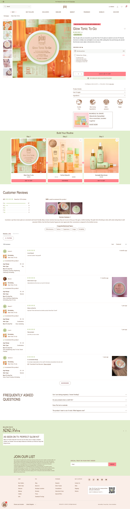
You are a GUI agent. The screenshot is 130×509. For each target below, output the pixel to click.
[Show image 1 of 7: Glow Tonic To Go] (7, 25)
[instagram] (89, 479)
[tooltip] (70, 217)
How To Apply (76, 92)
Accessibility (100, 504)
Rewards (112, 6)
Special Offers (58, 494)
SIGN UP (112, 464)
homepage (6, 16)
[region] (64, 208)
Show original (47, 364)
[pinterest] (101, 479)
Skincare (58, 12)
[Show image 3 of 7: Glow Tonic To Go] (7, 44)
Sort (113, 244)
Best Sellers (30, 12)
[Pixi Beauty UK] (65, 7)
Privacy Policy (105, 504)
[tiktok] (93, 479)
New (13, 12)
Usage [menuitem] (74, 229)
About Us (37, 486)
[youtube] (106, 479)
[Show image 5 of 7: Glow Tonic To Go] (7, 63)
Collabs (20, 494)
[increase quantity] (81, 74)
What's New (21, 486)
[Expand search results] (29, 6)
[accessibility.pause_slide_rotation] (3, 2)
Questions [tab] (16, 234)
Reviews (37, 491)
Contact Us (77, 483)
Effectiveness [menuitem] (50, 229)
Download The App (39, 496)
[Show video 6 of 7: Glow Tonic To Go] (7, 72)
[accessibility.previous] (2, 2)
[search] (5, 6)
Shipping (77, 488)
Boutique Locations (39, 488)
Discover (116, 12)
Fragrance (87, 12)
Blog (36, 483)
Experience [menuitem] (66, 229)
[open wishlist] (122, 7)
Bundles (101, 12)
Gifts (19, 496)
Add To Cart (28, 180)
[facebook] (97, 479)
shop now (93, 124)
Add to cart (105, 74)
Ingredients (76, 95)
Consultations (58, 488)
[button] (16, 203)
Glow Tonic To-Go (15, 16)
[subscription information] (82, 47)
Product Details (77, 89)
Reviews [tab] (7, 234)
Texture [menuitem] (58, 229)
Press (36, 494)
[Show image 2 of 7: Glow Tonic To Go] (7, 35)
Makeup (72, 12)
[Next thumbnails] (7, 77)
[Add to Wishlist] (125, 29)
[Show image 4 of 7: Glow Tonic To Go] (7, 53)
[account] (117, 7)
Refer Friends (58, 486)
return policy (111, 84)
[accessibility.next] (128, 2)
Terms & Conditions (112, 504)
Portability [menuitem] (81, 229)
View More (65, 180)
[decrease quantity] (75, 74)
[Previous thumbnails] (7, 20)
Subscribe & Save (59, 491)
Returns (76, 491)
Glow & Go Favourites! (96, 116)
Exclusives (45, 12)
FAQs (76, 486)
